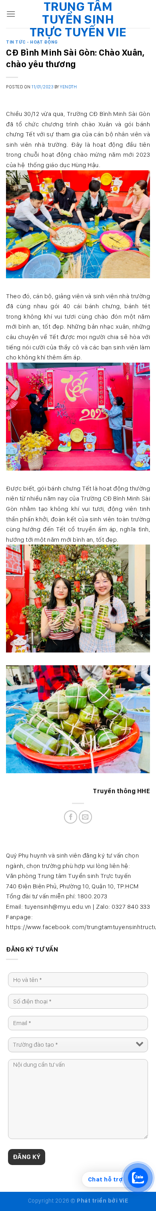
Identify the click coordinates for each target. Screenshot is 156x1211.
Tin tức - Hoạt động (32, 42)
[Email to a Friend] (85, 817)
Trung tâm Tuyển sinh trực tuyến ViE (78, 19)
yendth (68, 87)
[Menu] (11, 14)
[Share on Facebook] (70, 817)
